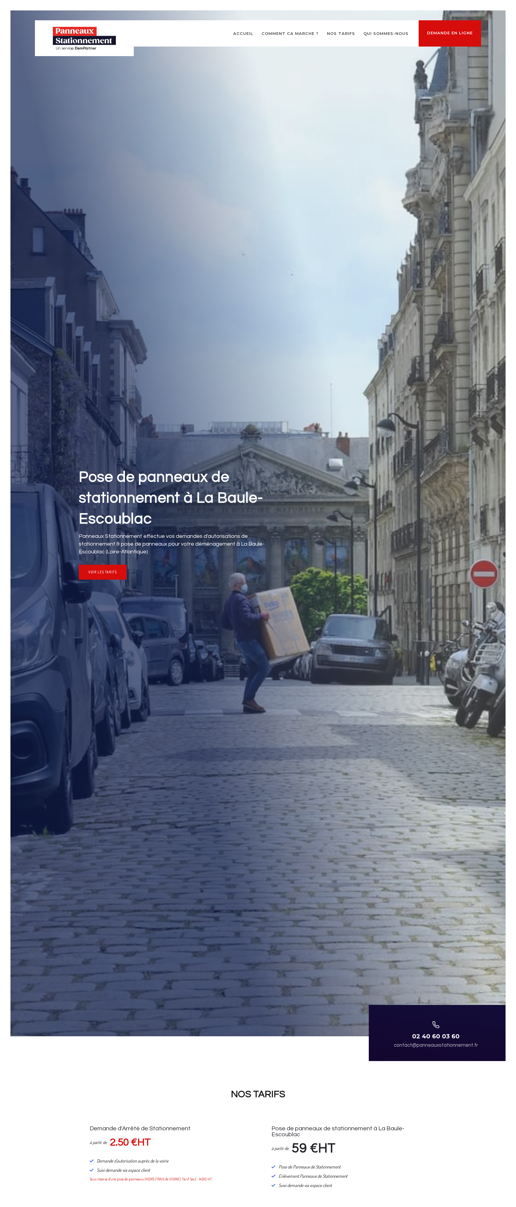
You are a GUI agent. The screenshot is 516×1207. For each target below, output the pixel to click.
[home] (84, 38)
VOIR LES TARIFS (102, 572)
